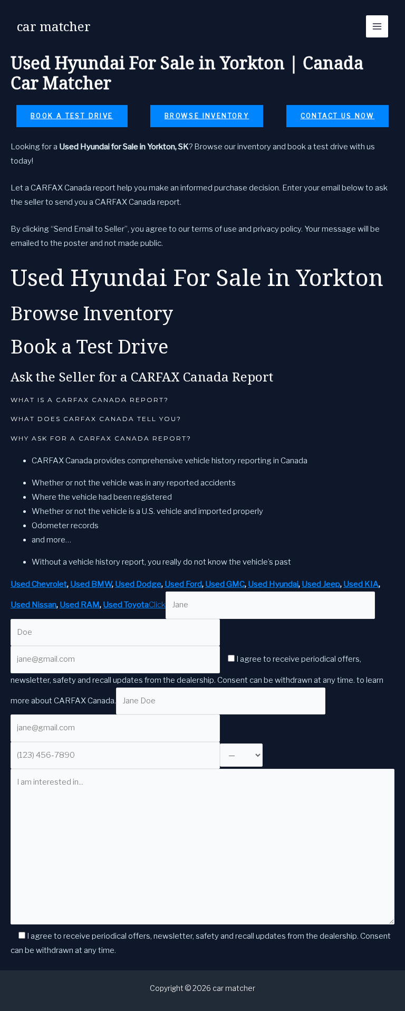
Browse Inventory (207, 116)
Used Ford (183, 584)
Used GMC (225, 584)
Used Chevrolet (39, 584)
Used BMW (91, 584)
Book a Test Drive (72, 116)
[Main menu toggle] (377, 26)
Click (157, 604)
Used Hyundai (273, 584)
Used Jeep (321, 584)
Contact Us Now (338, 116)
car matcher (54, 26)
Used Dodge (138, 584)
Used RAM (80, 604)
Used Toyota (126, 604)
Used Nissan (33, 604)
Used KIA (361, 584)
